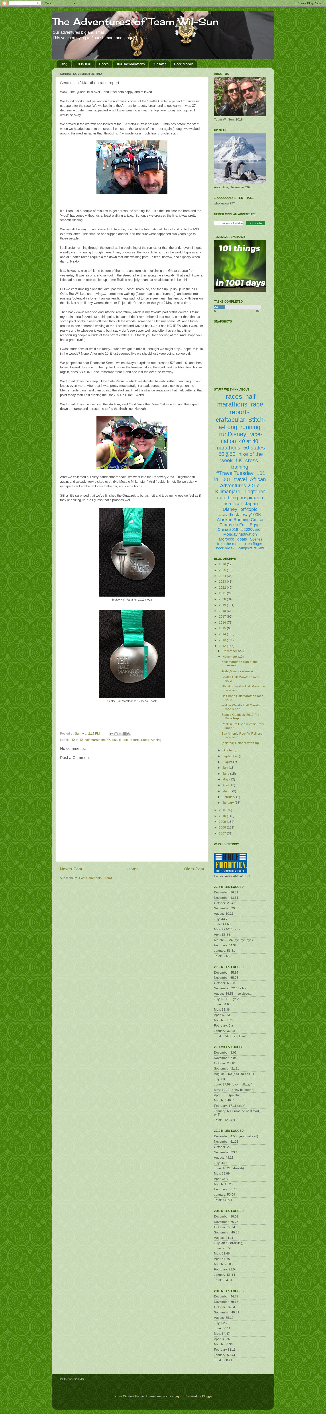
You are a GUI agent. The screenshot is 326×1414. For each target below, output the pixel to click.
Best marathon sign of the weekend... (240, 663)
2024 (223, 576)
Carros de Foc (233, 524)
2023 (223, 581)
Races (104, 64)
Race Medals (183, 64)
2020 (223, 599)
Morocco (226, 539)
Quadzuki (114, 739)
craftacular (230, 419)
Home (133, 869)
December (230, 651)
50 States (159, 64)
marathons (227, 448)
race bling (227, 497)
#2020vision (252, 529)
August (227, 762)
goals (242, 539)
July (225, 767)
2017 (223, 616)
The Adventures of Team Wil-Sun (135, 21)
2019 (223, 605)
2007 (223, 833)
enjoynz (177, 1396)
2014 (223, 634)
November (230, 656)
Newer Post (71, 869)
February (229, 797)
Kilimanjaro (227, 491)
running (156, 739)
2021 (223, 593)
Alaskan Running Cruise (240, 519)
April (226, 785)
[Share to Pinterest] (128, 734)
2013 (223, 640)
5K (239, 460)
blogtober (254, 491)
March (227, 791)
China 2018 (228, 529)
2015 (223, 628)
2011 (222, 810)
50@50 (226, 454)
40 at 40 (77, 739)
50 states (254, 448)
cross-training (245, 463)
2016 (223, 622)
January (228, 802)
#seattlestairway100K (240, 514)
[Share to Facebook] (124, 734)
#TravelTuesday (234, 473)
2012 (223, 646)
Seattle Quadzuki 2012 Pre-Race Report (241, 716)
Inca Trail (232, 503)
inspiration (252, 497)
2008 (223, 827)
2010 (223, 816)
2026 (223, 564)
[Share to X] (120, 734)
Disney (230, 509)
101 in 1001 (83, 64)
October (228, 750)
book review (225, 548)
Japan (251, 503)
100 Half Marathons (130, 64)
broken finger (251, 544)
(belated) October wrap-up (240, 743)
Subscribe (256, 223)
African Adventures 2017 (243, 482)
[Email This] (112, 734)
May (225, 779)
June (226, 773)
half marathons (95, 739)
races (145, 739)
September (230, 756)
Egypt (255, 524)
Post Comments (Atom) (95, 878)
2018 (223, 611)
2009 (223, 821)
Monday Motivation (240, 534)
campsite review (251, 548)
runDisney (232, 434)
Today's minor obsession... (240, 671)
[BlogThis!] (116, 734)
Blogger (207, 1396)
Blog (64, 64)
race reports (130, 739)
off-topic (248, 509)
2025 (223, 570)
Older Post (194, 869)
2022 (223, 587)
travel (240, 479)
